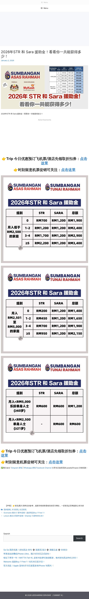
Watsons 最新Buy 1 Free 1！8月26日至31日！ (24, 562)
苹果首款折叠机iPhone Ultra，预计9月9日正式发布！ (27, 554)
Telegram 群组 (16, 468)
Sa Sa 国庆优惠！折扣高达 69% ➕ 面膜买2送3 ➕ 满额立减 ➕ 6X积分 (35, 550)
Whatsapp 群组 (30, 468)
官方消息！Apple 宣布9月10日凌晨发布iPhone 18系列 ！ (28, 565)
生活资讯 (22, 509)
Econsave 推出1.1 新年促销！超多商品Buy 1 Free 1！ (24, 513)
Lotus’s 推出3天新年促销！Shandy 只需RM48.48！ (24, 516)
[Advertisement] (44, 29)
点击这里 (68, 170)
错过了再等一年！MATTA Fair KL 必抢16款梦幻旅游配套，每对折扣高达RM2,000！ (40, 558)
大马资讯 (15, 509)
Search (6, 534)
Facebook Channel (44, 468)
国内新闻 (7, 509)
